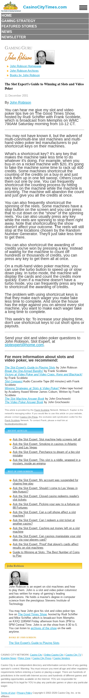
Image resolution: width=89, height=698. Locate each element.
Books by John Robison (25, 75)
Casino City (36, 654)
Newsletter (14, 37)
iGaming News (8, 658)
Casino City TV (73, 654)
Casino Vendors (61, 658)
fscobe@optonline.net (16, 424)
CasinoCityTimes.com (45, 7)
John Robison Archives (24, 70)
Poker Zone (24, 658)
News (7, 32)
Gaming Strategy (18, 21)
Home (7, 15)
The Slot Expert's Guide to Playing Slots (34, 643)
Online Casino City (54, 654)
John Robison (20, 102)
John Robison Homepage (25, 66)
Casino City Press (29, 417)
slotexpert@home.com (24, 345)
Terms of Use (8, 693)
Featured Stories (19, 26)
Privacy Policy (24, 693)
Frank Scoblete (41, 410)
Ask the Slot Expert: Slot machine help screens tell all (47, 439)
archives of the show (44, 628)
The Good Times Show (32, 614)
